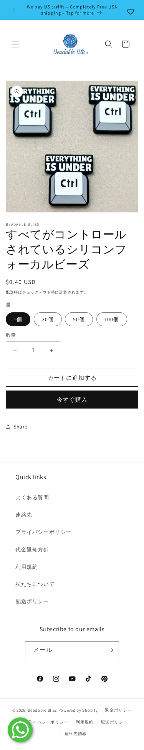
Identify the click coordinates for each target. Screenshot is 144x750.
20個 (48, 319)
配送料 (12, 292)
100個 (111, 319)
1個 (18, 319)
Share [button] (20, 426)
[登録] (110, 650)
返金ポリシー (118, 710)
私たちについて (35, 584)
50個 (79, 319)
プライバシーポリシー (43, 531)
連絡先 (23, 514)
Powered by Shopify (78, 710)
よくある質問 (32, 497)
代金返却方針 (32, 549)
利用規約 (26, 566)
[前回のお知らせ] (14, 10)
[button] (15, 44)
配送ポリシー (32, 601)
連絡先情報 (76, 733)
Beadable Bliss (42, 710)
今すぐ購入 (72, 399)
